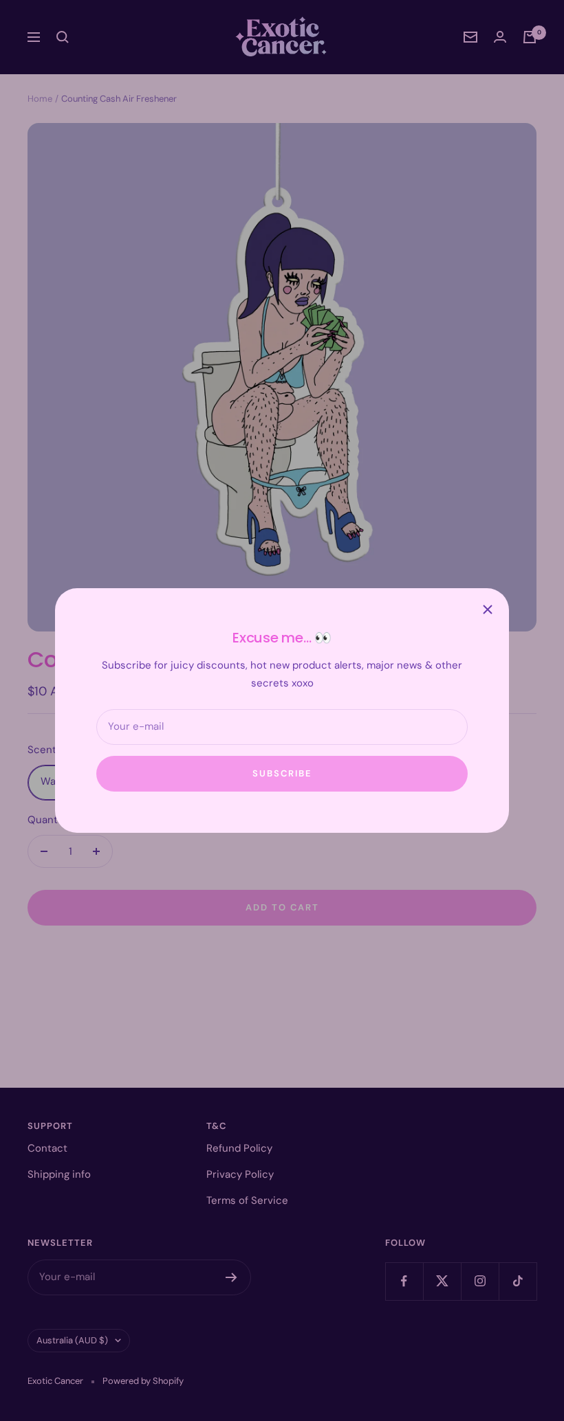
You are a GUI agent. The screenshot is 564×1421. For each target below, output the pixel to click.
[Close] (487, 609)
